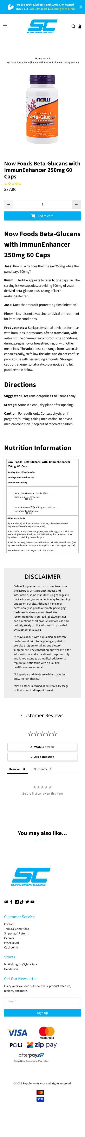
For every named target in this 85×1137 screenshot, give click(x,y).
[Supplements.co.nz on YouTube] (32, 903)
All (48, 58)
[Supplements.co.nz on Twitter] (27, 903)
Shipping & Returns (16, 933)
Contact (9, 924)
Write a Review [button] (44, 747)
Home (38, 58)
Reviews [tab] (14, 769)
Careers (9, 938)
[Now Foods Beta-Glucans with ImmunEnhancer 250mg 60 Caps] (42, 109)
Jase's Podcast (38, 9)
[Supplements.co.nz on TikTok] (22, 903)
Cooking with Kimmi (63, 9)
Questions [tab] (40, 769)
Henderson (11, 969)
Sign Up (42, 1013)
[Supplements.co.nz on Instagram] (17, 903)
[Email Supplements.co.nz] (6, 903)
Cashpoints (11, 947)
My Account (11, 943)
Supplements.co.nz (34, 586)
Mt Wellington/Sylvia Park (20, 964)
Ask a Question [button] (44, 757)
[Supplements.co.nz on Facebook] (11, 903)
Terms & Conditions (16, 929)
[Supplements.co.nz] (42, 26)
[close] (81, 7)
